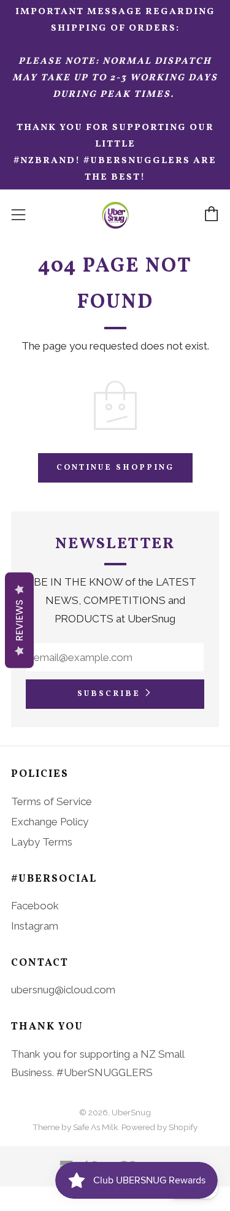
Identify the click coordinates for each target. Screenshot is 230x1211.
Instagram (34, 926)
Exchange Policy (49, 822)
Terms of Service (51, 801)
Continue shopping (115, 467)
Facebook (35, 906)
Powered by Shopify (159, 1127)
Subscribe (108, 694)
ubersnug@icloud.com (63, 990)
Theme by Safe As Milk (75, 1127)
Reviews (19, 620)
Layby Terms (41, 842)
